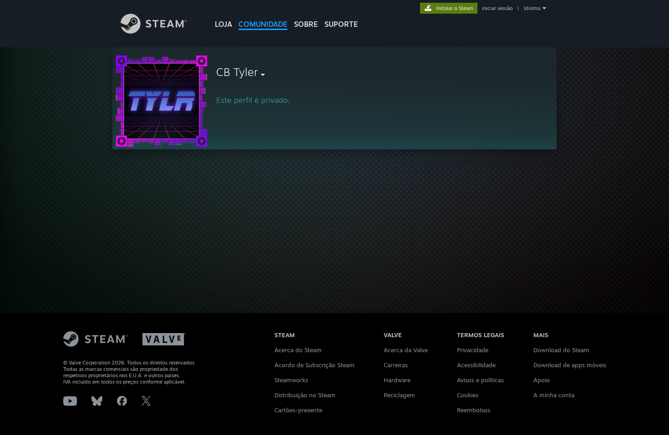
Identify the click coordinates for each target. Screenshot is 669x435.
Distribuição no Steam (304, 395)
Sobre (306, 24)
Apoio (541, 380)
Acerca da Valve (406, 350)
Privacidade (472, 350)
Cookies (467, 395)
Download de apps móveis (569, 365)
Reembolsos (473, 410)
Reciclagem (399, 395)
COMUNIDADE (263, 24)
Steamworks (291, 380)
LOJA (223, 24)
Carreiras (396, 365)
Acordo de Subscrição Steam (314, 365)
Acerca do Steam (298, 350)
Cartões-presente (298, 410)
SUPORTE (341, 24)
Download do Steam (561, 350)
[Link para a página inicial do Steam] (154, 31)
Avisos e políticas (480, 380)
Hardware (397, 380)
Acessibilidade (476, 365)
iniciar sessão (497, 8)
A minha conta (553, 395)
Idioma (532, 8)
